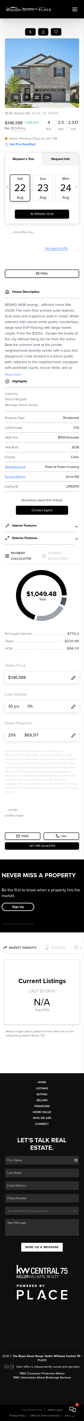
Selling (42, 1100)
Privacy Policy (17, 1415)
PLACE (42, 1360)
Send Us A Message (42, 1247)
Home (42, 1082)
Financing (42, 1106)
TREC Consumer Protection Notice (42, 1373)
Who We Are (42, 1118)
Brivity (38, 1410)
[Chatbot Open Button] (72, 1409)
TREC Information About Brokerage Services (42, 1377)
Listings (42, 1088)
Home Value (42, 1112)
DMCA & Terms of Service (45, 1415)
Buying (42, 1094)
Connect (42, 1124)
